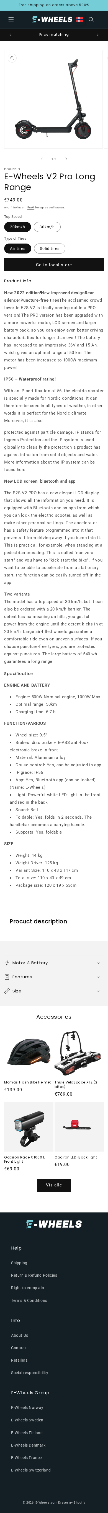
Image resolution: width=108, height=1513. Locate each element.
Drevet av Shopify (71, 1502)
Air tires (17, 248)
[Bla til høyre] (66, 159)
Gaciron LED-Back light (76, 1157)
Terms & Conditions (29, 1300)
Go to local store (54, 264)
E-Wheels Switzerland (31, 1470)
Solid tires (50, 248)
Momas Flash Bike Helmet (27, 1082)
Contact (18, 1348)
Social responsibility (29, 1372)
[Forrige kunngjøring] (10, 35)
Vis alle (54, 1185)
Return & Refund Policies (34, 1275)
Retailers (19, 1360)
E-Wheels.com (46, 1502)
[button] (11, 20)
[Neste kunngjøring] (98, 35)
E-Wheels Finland (27, 1433)
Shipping (19, 1263)
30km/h (47, 227)
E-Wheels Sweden (27, 1420)
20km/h (17, 227)
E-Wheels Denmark (28, 1445)
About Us (19, 1335)
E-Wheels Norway (27, 1407)
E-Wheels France (26, 1457)
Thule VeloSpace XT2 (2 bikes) (76, 1084)
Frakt (31, 207)
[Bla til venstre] (42, 159)
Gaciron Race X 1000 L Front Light (24, 1159)
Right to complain (27, 1288)
